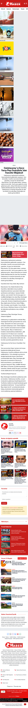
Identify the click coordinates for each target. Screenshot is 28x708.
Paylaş (4, 242)
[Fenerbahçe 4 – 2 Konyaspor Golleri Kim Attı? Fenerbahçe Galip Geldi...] (21, 444)
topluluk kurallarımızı (13, 507)
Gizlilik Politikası (13, 637)
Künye (3, 637)
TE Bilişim (17, 696)
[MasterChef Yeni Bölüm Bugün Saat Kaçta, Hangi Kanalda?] (7, 473)
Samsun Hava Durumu (21, 670)
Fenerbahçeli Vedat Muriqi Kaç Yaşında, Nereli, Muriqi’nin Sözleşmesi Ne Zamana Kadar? (6, 451)
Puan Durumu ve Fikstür (21, 674)
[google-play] (17, 686)
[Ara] (26, 4)
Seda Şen (4, 246)
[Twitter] (15, 433)
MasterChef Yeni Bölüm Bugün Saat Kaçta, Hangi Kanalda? (7, 478)
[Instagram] (17, 433)
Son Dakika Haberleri (20, 679)
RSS (4, 691)
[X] (10, 634)
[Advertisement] (14, 210)
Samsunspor (15, 9)
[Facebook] (12, 433)
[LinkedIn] (15, 634)
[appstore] (10, 686)
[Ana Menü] (1, 4)
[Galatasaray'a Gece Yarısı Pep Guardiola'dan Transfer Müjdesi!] (14, 233)
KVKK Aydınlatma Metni (18, 638)
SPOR (14, 165)
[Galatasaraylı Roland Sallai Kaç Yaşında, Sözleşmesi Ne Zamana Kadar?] (21, 459)
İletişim (7, 637)
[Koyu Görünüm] (24, 4)
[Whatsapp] (20, 634)
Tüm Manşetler (5, 679)
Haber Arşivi (5, 682)
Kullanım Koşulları (8, 638)
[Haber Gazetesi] (13, 4)
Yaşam (22, 9)
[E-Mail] (10, 433)
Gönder (4, 503)
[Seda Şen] (4, 426)
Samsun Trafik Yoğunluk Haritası (7, 675)
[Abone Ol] (23, 243)
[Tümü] (26, 521)
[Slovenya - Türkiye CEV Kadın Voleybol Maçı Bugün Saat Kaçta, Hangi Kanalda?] (7, 459)
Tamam (25, 701)
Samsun (9, 9)
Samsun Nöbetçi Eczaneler (5, 671)
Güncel (3, 9)
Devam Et (10, 430)
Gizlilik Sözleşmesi (21, 637)
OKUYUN (20, 701)
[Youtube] (20, 433)
